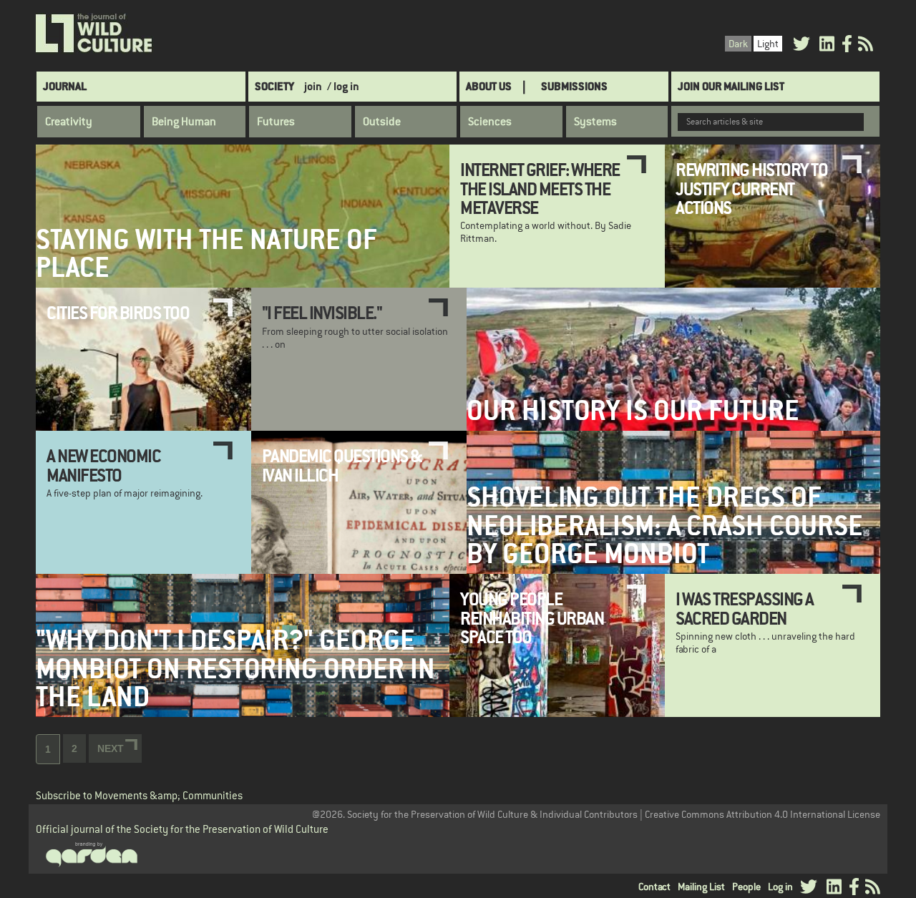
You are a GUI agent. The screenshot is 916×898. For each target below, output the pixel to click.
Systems (595, 121)
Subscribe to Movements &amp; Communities (139, 795)
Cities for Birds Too (118, 312)
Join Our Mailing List (731, 86)
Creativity (68, 121)
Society (274, 86)
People (746, 886)
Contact (654, 886)
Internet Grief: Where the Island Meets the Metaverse (540, 188)
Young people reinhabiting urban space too (531, 617)
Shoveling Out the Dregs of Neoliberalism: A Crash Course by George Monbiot (665, 525)
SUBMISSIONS (574, 86)
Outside (382, 121)
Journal (65, 86)
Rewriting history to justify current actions (751, 188)
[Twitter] (801, 46)
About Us (489, 86)
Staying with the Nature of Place (206, 253)
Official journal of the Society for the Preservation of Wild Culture (182, 829)
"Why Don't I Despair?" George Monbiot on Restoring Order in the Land (235, 668)
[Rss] (865, 46)
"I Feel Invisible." (322, 312)
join (313, 86)
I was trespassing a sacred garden (745, 608)
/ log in (343, 86)
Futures (276, 121)
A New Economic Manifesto (103, 465)
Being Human (184, 121)
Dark (738, 43)
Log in (780, 886)
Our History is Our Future (633, 410)
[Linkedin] (827, 46)
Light (768, 43)
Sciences (490, 121)
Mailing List (701, 886)
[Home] (95, 33)
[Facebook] (847, 46)
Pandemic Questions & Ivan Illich (342, 465)
